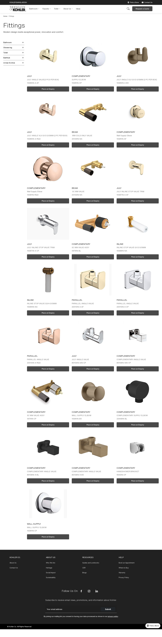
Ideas (78, 9)
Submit (108, 609)
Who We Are (50, 563)
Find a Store (134, 2)
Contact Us (148, 2)
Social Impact (51, 572)
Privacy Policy (124, 577)
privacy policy (113, 616)
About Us (67, 9)
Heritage (49, 568)
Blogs (84, 572)
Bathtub (6, 58)
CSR (84, 568)
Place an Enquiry (48, 89)
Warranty (122, 572)
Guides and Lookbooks (90, 563)
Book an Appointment (126, 563)
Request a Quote (142, 9)
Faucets (45, 9)
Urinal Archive (9, 63)
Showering (7, 47)
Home (5, 16)
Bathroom (33, 9)
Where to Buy (124, 568)
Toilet (56, 9)
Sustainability (51, 577)
